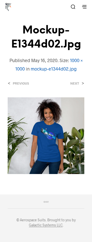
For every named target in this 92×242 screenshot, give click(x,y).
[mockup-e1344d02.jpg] (46, 135)
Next (74, 83)
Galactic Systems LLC (46, 225)
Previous (21, 83)
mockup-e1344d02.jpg (54, 69)
